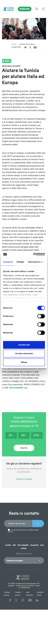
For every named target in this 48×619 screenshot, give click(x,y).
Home (14, 44)
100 (37, 435)
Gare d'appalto (23, 545)
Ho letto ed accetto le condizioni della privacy (23, 531)
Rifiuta (24, 362)
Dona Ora (24, 9)
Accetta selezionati (24, 353)
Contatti (8, 545)
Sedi (14, 545)
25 (11, 435)
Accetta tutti (24, 345)
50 (24, 435)
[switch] (41, 316)
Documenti (34, 545)
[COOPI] (8, 9)
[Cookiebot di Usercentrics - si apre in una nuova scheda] (34, 254)
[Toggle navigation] (43, 9)
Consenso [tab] (8, 262)
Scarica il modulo (24, 479)
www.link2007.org (18, 387)
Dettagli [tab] (20, 262)
